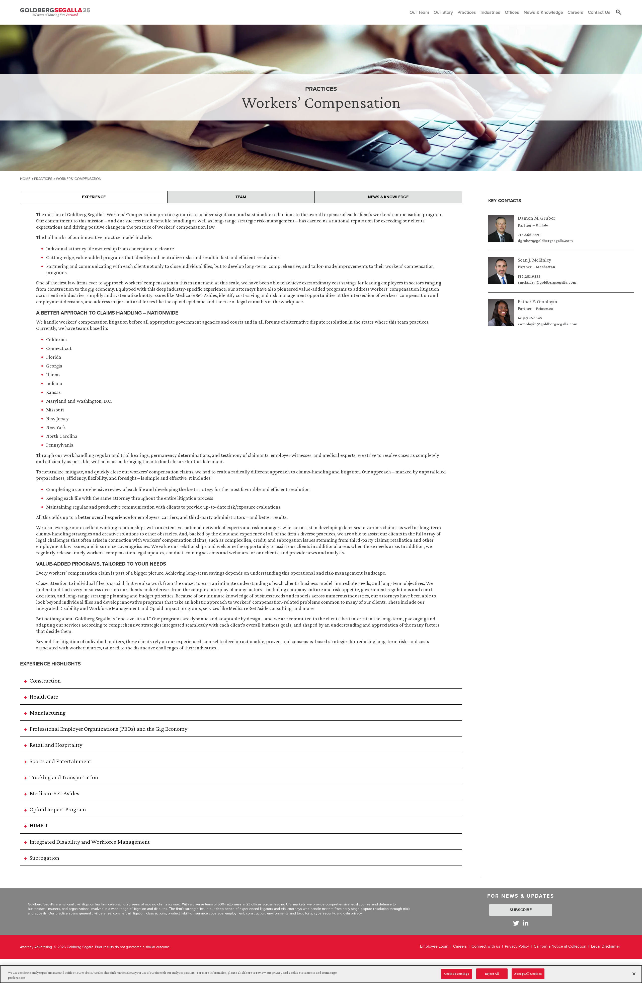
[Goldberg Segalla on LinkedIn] (525, 923)
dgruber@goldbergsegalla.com (545, 241)
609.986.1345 (530, 318)
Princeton (544, 308)
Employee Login (434, 946)
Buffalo (542, 225)
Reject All (492, 973)
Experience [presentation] (94, 197)
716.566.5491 (529, 235)
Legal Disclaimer (605, 946)
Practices (43, 178)
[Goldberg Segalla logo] (55, 12)
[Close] (633, 973)
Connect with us (485, 946)
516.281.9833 (529, 276)
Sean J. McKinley (534, 260)
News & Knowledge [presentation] (388, 197)
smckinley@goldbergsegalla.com (547, 282)
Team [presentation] (240, 197)
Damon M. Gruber (536, 218)
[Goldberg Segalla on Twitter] (516, 923)
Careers (460, 946)
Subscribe (521, 910)
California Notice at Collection (560, 946)
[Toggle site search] (618, 12)
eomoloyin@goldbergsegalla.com (547, 324)
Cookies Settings (456, 973)
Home (25, 178)
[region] (321, 974)
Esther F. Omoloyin (537, 301)
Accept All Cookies (528, 973)
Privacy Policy (517, 946)
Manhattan (545, 267)
